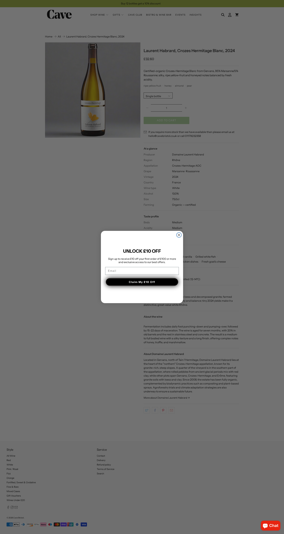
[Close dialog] (179, 234)
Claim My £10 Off (142, 282)
